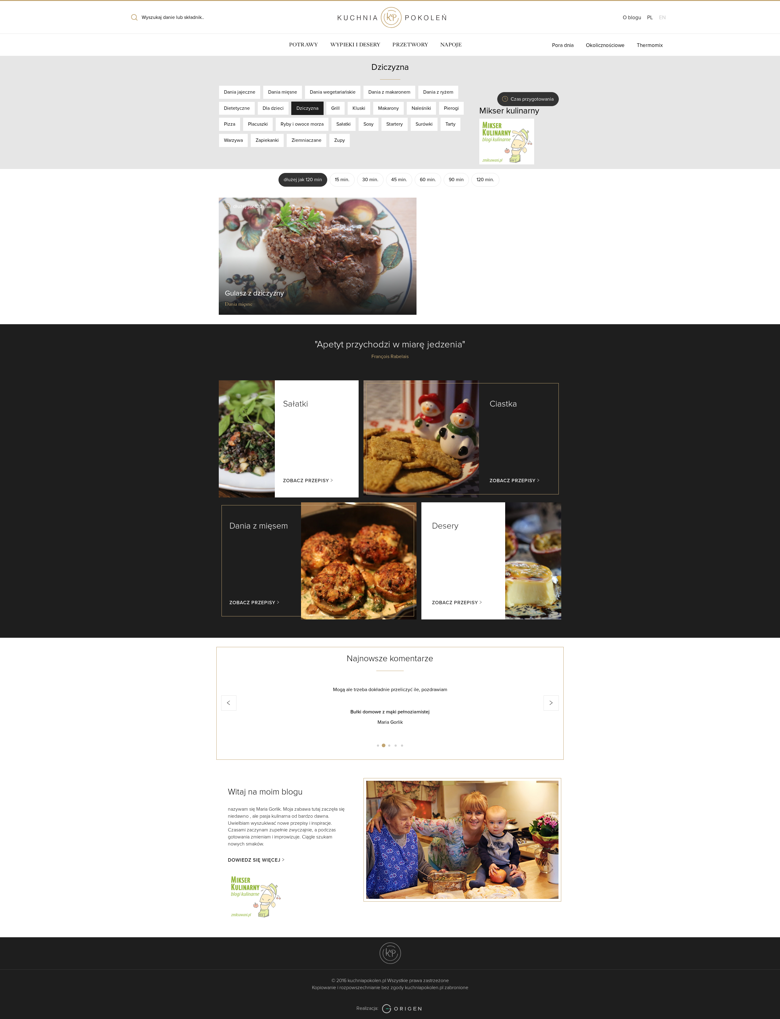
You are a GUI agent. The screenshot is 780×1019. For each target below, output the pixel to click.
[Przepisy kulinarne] (506, 141)
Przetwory (410, 44)
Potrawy (303, 44)
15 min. (342, 180)
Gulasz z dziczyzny (254, 293)
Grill (335, 108)
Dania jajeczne (239, 92)
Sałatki (343, 124)
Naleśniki (421, 108)
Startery (394, 124)
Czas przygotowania (532, 99)
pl (650, 17)
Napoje (451, 44)
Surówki (424, 124)
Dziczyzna (307, 108)
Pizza (229, 124)
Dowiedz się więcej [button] (254, 860)
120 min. (485, 180)
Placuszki (258, 124)
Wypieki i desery (355, 44)
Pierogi (451, 108)
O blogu (632, 17)
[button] (228, 703)
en (662, 17)
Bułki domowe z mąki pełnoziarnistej (390, 712)
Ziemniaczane (306, 140)
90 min (456, 180)
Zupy (339, 140)
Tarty (450, 124)
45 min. (399, 180)
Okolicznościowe (605, 45)
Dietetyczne (237, 108)
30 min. (370, 180)
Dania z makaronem (389, 92)
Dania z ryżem (438, 92)
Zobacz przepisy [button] (306, 481)
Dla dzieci (273, 108)
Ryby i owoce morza (302, 124)
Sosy (368, 124)
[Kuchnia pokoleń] (390, 14)
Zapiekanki (267, 140)
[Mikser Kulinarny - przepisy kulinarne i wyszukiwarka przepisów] (255, 896)
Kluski (359, 108)
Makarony (388, 108)
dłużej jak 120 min (303, 180)
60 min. (428, 180)
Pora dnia (563, 45)
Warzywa (233, 140)
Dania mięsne (282, 92)
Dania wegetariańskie (333, 92)
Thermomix (650, 45)
